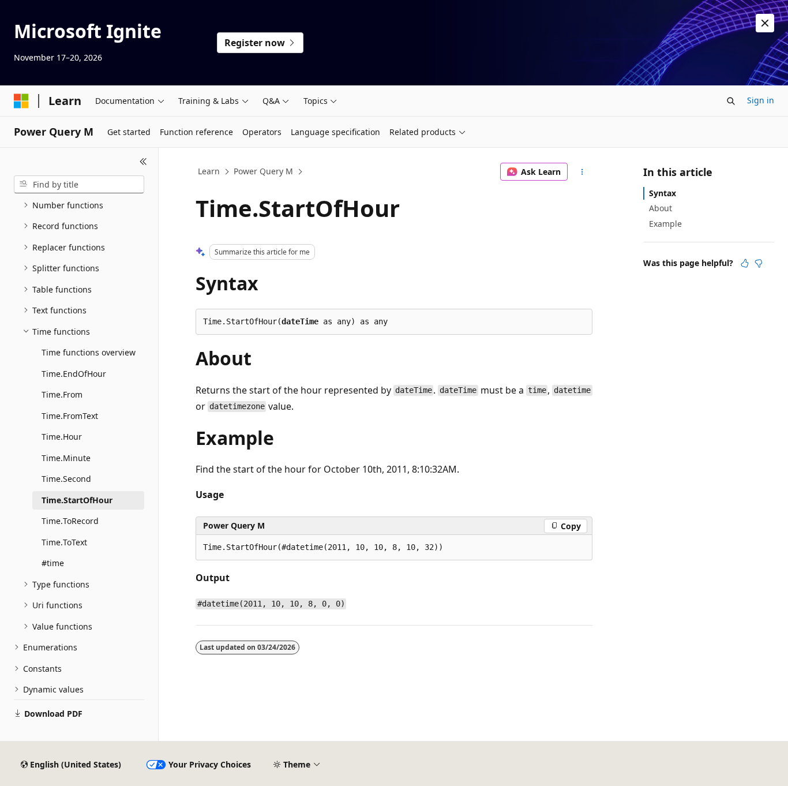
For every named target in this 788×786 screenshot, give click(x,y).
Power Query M (263, 171)
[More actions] (582, 172)
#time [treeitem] (53, 562)
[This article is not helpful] (759, 263)
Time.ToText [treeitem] (64, 542)
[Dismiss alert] (765, 23)
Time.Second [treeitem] (66, 478)
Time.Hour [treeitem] (62, 436)
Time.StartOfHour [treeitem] (77, 500)
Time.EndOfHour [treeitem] (74, 373)
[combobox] (79, 184)
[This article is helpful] (745, 263)
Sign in (760, 100)
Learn (209, 171)
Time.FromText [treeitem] (70, 415)
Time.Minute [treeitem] (66, 457)
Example (665, 223)
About (660, 208)
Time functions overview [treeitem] (89, 352)
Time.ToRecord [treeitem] (70, 520)
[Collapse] (143, 161)
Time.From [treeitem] (62, 394)
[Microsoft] (21, 100)
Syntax (662, 193)
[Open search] (730, 101)
